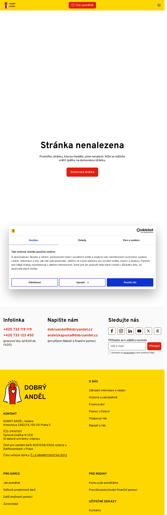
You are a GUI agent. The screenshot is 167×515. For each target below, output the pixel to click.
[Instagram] (121, 331)
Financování (97, 404)
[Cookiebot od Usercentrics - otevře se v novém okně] (139, 230)
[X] (148, 331)
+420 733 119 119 (17, 329)
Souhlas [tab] (33, 240)
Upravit (80, 282)
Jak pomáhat (11, 483)
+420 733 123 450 (18, 335)
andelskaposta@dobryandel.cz (72, 335)
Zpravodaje (10, 504)
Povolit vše (130, 282)
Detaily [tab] (82, 240)
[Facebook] (111, 331)
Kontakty (95, 510)
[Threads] (157, 331)
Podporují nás (98, 418)
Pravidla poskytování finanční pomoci (113, 490)
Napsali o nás (97, 425)
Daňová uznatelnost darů (19, 490)
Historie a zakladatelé (103, 397)
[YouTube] (139, 331)
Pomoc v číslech (99, 411)
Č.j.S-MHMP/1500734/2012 (48, 455)
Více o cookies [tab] (131, 240)
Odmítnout (35, 282)
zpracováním (129, 353)
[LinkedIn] (130, 331)
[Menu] (159, 5)
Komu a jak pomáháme (103, 483)
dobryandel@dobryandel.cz (69, 329)
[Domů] (9, 5)
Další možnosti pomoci (18, 497)
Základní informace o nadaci (107, 390)
